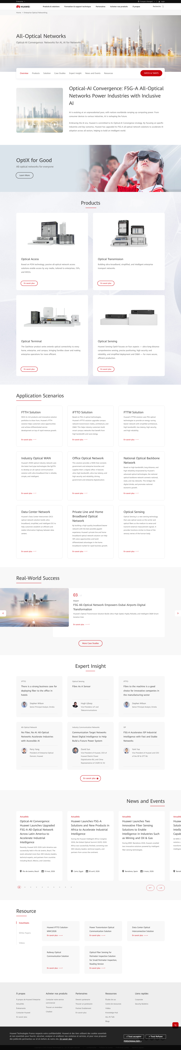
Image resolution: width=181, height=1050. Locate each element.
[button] (88, 187)
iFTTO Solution (82, 412)
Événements (21, 1008)
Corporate (139, 1000)
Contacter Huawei (23, 1013)
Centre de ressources (113, 1004)
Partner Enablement (83, 1008)
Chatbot (49, 1012)
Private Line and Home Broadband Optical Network (87, 516)
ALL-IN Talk (109, 1017)
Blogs (107, 1021)
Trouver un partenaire (84, 1004)
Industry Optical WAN (36, 458)
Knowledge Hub (111, 1013)
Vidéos (108, 1008)
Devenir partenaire (83, 1000)
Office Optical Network (88, 458)
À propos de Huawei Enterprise (28, 1000)
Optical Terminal (31, 341)
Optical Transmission (110, 259)
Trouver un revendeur (54, 1007)
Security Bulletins (141, 1004)
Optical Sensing (107, 341)
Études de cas (110, 1000)
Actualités (20, 1004)
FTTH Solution (31, 412)
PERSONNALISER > (132, 1041)
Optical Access (30, 259)
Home (18, 13)
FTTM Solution (133, 412)
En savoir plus (21, 1017)
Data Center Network (35, 512)
